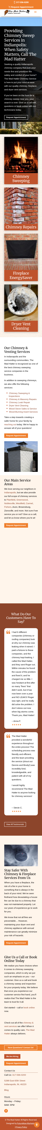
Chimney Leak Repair (19, 402)
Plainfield (11, 500)
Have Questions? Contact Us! (21, 1047)
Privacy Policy (21, 1127)
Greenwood (22, 500)
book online (22, 106)
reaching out (10, 424)
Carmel (29, 503)
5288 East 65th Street (14, 1080)
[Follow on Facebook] (6, 1111)
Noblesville (9, 503)
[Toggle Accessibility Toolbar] (37, 1125)
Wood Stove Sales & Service (23, 409)
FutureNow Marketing (26, 1123)
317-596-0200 (22, 2)
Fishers (7, 507)
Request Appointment (22, 7)
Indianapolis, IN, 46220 (15, 1084)
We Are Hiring (12, 1056)
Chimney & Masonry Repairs (23, 399)
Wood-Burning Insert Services (23, 412)
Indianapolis (10, 492)
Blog (6, 1090)
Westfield (20, 503)
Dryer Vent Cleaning (18, 405)
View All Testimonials (15, 824)
